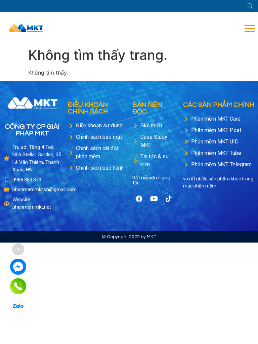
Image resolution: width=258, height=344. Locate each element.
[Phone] (18, 286)
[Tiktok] (168, 199)
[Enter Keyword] (250, 6)
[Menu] (155, 29)
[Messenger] (18, 267)
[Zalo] (18, 306)
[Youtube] (154, 199)
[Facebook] (139, 199)
